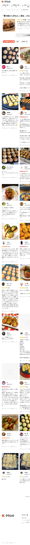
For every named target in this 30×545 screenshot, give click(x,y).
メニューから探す (26, 520)
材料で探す (24, 517)
